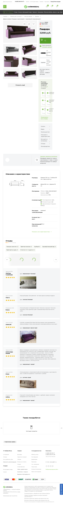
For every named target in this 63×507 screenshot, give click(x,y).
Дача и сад (56, 12)
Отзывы (5, 456)
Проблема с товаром (22, 471)
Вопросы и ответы (21, 461)
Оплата (41, 1)
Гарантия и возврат (22, 456)
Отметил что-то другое (27, 249)
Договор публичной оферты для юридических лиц (39, 501)
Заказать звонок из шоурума (48, 156)
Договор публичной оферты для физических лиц (36, 498)
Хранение (40, 12)
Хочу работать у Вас (8, 459)
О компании (6, 454)
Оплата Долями (21, 466)
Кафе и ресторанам (36, 471)
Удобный (37, 246)
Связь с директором (22, 469)
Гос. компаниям (35, 464)
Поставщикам (35, 456)
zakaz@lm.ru (53, 462)
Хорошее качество (12, 246)
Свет (61, 12)
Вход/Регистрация (55, 1)
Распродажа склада (7, 469)
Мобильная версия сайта (52, 469)
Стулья (20, 12)
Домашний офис (27, 12)
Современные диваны (10, 441)
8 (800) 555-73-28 (50, 454)
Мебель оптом (35, 454)
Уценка (5, 471)
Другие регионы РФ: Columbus (8, 1)
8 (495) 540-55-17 (19, 1)
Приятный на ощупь (12, 249)
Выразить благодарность (23, 474)
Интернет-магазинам (36, 469)
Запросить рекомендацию (9, 461)
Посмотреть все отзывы (44, 118)
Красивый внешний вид (49, 246)
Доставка (35, 1)
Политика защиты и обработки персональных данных (37, 493)
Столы (15, 12)
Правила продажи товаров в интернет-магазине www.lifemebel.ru (35, 496)
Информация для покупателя (10, 495)
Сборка (19, 459)
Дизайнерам (34, 459)
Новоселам (34, 466)
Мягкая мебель (48, 12)
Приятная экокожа (26, 246)
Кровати (35, 12)
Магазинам (34, 461)
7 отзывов (47, 26)
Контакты (47, 1)
